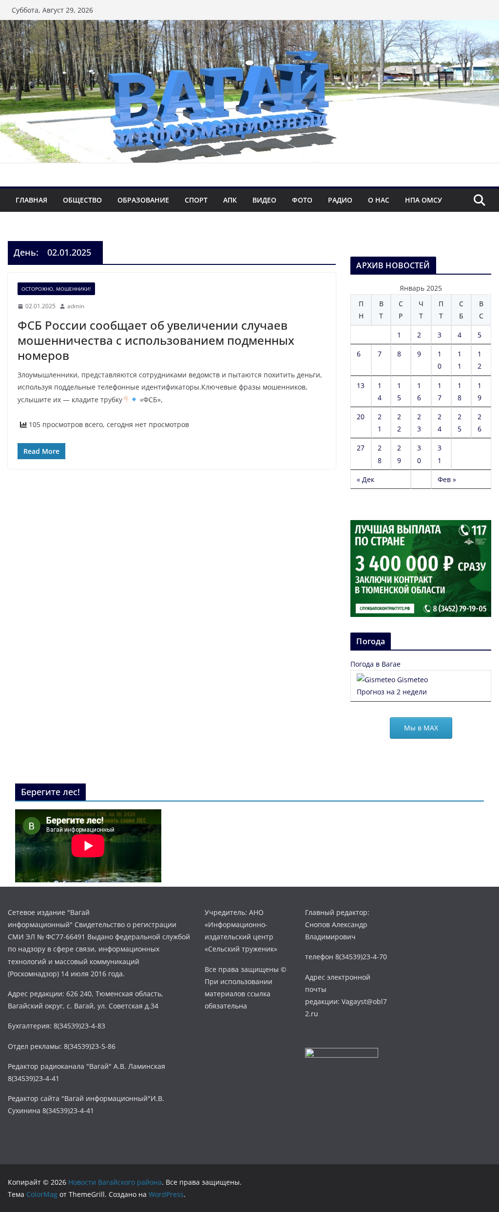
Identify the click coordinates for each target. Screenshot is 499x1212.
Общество (82, 200)
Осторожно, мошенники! (56, 288)
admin (75, 306)
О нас (378, 200)
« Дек (365, 479)
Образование (143, 200)
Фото (302, 200)
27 (361, 447)
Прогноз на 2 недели (392, 691)
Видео (264, 200)
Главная (31, 200)
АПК (230, 200)
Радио (340, 200)
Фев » (447, 479)
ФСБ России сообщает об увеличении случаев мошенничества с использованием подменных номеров (156, 340)
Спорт (196, 200)
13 (361, 385)
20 (361, 416)
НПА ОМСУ (423, 200)
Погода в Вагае (375, 664)
